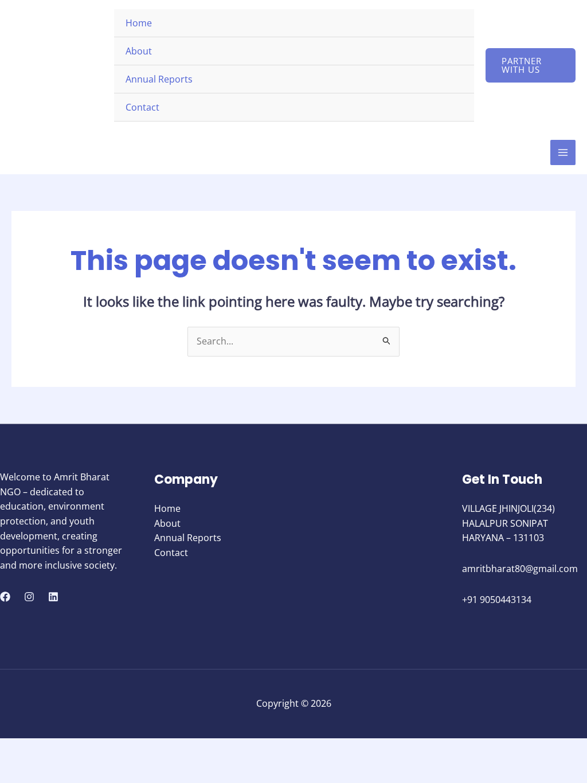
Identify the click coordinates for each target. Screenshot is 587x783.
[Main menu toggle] (563, 152)
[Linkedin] (53, 597)
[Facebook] (5, 597)
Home (139, 23)
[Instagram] (29, 597)
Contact (142, 107)
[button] (531, 65)
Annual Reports (159, 79)
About (139, 51)
